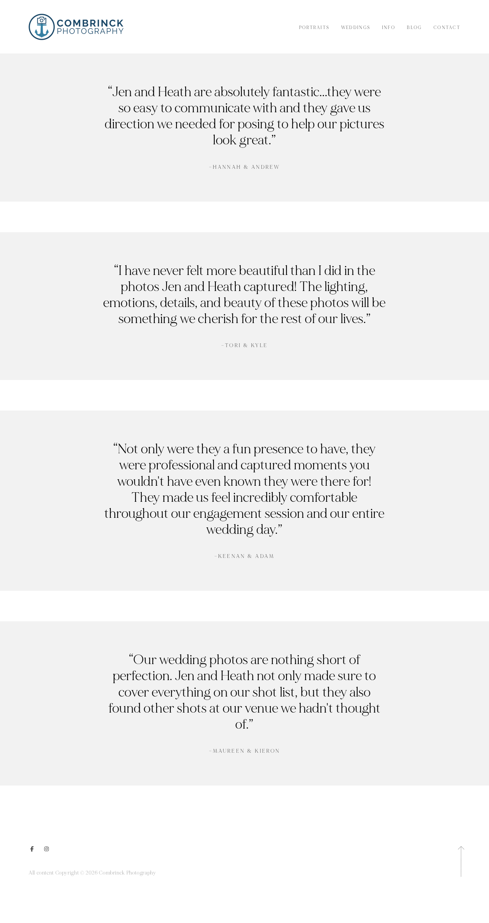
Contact (447, 27)
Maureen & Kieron (244, 751)
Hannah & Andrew (244, 167)
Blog (414, 27)
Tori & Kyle (244, 346)
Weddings (355, 27)
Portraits (314, 27)
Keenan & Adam (244, 556)
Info (388, 27)
